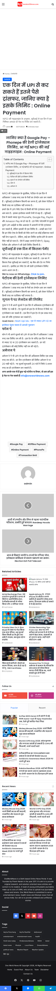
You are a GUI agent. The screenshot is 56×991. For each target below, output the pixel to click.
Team (36, 970)
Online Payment (21, 449)
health (37, 936)
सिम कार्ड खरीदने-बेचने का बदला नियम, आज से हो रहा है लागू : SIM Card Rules (14, 665)
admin (8, 127)
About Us (29, 970)
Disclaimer (45, 970)
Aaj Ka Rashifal (24, 932)
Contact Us (28, 974)
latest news (7, 945)
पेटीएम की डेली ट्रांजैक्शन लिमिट (21, 177)
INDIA (40, 941)
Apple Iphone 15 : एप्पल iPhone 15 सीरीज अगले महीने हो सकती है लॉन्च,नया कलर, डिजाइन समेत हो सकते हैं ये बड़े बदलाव (41, 599)
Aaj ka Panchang (9, 932)
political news (8, 950)
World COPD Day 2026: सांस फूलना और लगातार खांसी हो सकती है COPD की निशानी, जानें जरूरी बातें (36, 744)
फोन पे (12, 183)
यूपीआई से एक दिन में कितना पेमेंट (21, 173)
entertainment (8, 936)
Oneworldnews (42, 945)
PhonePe (39, 449)
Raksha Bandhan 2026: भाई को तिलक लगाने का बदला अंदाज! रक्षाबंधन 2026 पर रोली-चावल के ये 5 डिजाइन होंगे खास (36, 771)
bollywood (38, 932)
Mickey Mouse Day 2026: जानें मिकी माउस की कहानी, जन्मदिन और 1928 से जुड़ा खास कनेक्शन (35, 731)
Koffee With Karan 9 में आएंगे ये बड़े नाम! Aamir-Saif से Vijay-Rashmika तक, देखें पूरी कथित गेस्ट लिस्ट (35, 719)
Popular (14, 708)
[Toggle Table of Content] (48, 159)
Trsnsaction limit (28, 455)
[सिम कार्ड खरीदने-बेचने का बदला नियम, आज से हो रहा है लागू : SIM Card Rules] (14, 654)
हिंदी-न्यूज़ (6, 954)
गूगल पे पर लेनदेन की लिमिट (20, 180)
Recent (42, 708)
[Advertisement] (28, 38)
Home (7, 74)
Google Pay (17, 444)
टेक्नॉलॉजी (14, 74)
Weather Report (22, 950)
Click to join (37, 274)
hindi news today (9, 941)
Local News (29, 945)
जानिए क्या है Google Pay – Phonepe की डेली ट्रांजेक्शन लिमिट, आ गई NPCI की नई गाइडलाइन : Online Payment (28, 167)
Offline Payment (37, 444)
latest (47, 941)
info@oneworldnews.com (34, 375)
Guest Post (18, 970)
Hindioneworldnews (26, 941)
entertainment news (24, 936)
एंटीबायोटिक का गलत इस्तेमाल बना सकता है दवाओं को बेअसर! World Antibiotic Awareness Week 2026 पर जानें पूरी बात (36, 757)
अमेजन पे (13, 186)
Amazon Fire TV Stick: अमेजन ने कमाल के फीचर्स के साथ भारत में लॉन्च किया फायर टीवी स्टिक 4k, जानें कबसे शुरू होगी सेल (41, 668)
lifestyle (18, 945)
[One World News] (28, 4)
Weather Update (38, 950)
